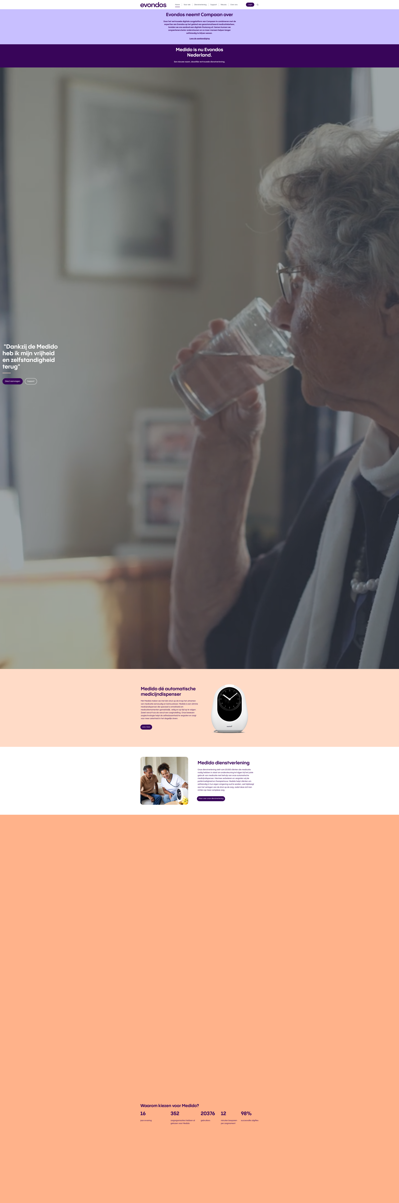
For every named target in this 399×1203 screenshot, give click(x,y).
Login (250, 4)
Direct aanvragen (12, 381)
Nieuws (224, 5)
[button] (258, 5)
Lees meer (146, 727)
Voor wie (187, 5)
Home (177, 5)
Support (213, 5)
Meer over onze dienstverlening (211, 798)
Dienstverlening (200, 5)
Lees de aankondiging (199, 39)
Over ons (234, 5)
